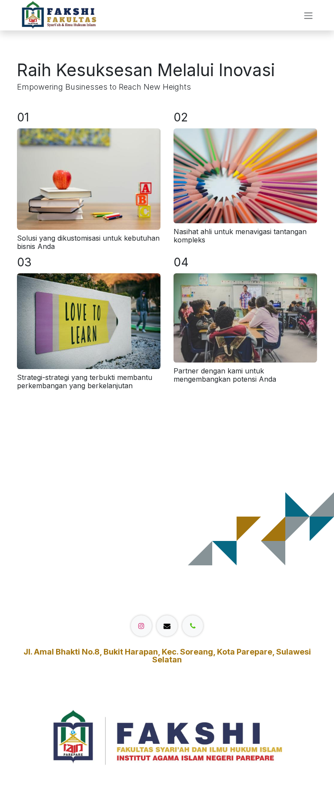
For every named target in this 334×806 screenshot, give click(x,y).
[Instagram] (141, 625)
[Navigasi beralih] (308, 15)
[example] (167, 625)
